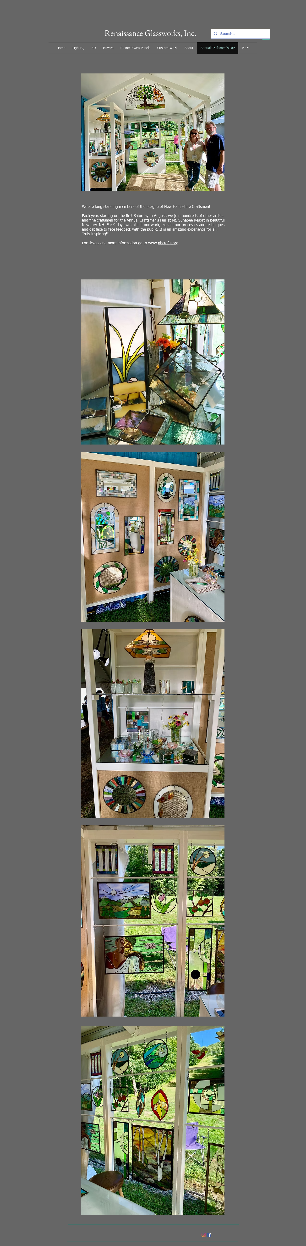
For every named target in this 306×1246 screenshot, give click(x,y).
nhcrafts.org (168, 243)
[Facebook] (209, 1235)
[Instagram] (204, 1235)
